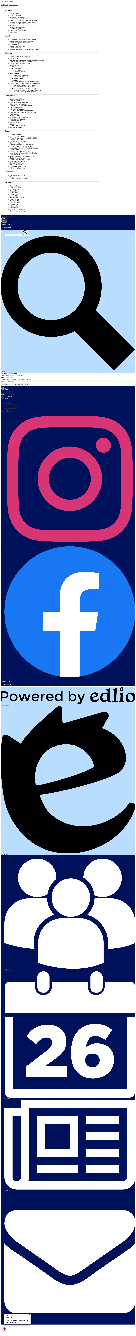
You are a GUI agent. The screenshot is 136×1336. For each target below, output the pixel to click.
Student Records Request (17, 158)
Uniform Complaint (10, 408)
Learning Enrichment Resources (19, 151)
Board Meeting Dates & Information (20, 43)
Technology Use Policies (17, 163)
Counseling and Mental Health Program (21, 146)
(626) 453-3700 (9, 394)
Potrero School (14, 199)
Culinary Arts (14, 58)
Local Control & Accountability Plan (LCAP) (23, 20)
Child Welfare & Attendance (18, 104)
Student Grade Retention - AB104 (20, 159)
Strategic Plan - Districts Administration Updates (24, 49)
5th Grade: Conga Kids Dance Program (25, 88)
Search (3, 235)
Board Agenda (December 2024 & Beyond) (23, 39)
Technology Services (16, 127)
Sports (12, 66)
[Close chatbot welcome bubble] (30, 1315)
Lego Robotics (14, 65)
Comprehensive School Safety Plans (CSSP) (23, 19)
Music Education (15, 73)
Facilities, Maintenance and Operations (21, 110)
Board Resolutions (15, 48)
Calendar (7, 401)
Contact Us (13, 32)
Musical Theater (18, 78)
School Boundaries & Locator (18, 178)
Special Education (15, 122)
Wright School (14, 207)
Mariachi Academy (19, 76)
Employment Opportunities (18, 30)
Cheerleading (17, 68)
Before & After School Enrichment (20, 56)
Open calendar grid (22, 384)
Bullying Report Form (16, 139)
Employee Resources (16, 107)
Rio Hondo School (15, 201)
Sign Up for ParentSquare (12, 406)
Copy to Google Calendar (8, 379)
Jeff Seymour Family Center (18, 168)
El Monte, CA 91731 (8, 392)
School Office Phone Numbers (19, 24)
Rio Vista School (15, 202)
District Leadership (15, 15)
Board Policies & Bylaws (17, 46)
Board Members (14, 44)
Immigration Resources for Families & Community (25, 148)
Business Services (15, 100)
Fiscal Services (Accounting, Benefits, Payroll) (23, 112)
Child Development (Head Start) (19, 102)
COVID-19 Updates (16, 29)
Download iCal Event (24, 379)
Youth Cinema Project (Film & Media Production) (24, 81)
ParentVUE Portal (15, 134)
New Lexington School (17, 197)
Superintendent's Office (17, 99)
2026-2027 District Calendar (18, 136)
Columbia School (15, 189)
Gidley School (14, 194)
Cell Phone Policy (15, 143)
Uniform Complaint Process (18, 166)
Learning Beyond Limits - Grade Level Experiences (25, 83)
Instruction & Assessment (17, 109)
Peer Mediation (14, 80)
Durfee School (14, 192)
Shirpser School (14, 204)
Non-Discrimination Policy (12, 404)
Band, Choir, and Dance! (21, 75)
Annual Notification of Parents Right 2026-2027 (24, 138)
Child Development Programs (18, 211)
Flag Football (17, 70)
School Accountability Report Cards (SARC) (23, 22)
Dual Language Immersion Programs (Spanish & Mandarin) (27, 60)
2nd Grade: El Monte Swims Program (25, 85)
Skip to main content (7, 1)
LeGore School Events (7, 381)
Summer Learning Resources (18, 161)
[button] (8, 10)
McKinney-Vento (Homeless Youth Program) (23, 156)
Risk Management (15, 120)
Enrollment (7, 227)
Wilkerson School (15, 206)
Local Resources (15, 154)
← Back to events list (8, 384)
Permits (12, 177)
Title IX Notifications (16, 164)
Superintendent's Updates (17, 27)
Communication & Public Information (21, 105)
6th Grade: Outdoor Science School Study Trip (27, 90)
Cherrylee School (15, 186)
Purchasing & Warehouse (17, 119)
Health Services (14, 114)
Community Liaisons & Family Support (21, 144)
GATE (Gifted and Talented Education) (21, 61)
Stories (12, 25)
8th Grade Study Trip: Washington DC (25, 91)
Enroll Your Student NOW (18, 175)
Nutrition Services (15, 115)
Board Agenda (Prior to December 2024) (22, 41)
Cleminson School (15, 187)
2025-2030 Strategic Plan (17, 17)
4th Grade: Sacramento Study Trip (24, 86)
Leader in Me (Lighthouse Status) (20, 63)
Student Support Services (17, 125)
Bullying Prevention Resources (19, 141)
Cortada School (14, 191)
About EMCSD (14, 14)
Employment (8, 403)
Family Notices (14, 149)
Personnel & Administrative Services (20, 117)
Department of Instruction (17, 209)
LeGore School (14, 196)
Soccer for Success (19, 71)
